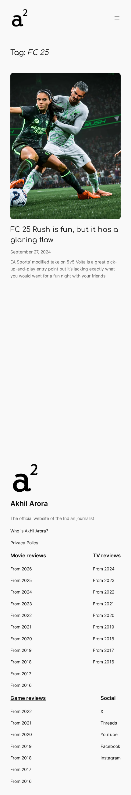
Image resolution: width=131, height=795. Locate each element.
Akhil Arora (29, 503)
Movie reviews (28, 555)
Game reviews (28, 698)
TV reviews (107, 555)
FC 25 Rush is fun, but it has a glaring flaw (64, 235)
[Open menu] (117, 18)
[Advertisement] (65, 391)
